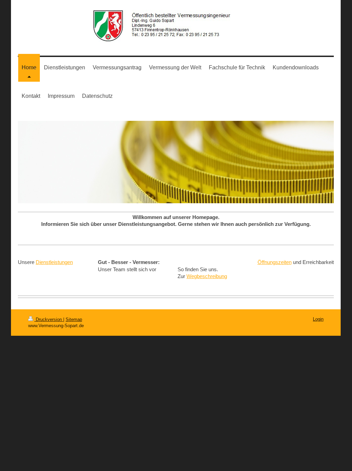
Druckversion (48, 319)
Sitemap (74, 319)
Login (318, 319)
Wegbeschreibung (206, 276)
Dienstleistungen (54, 262)
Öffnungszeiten (275, 262)
